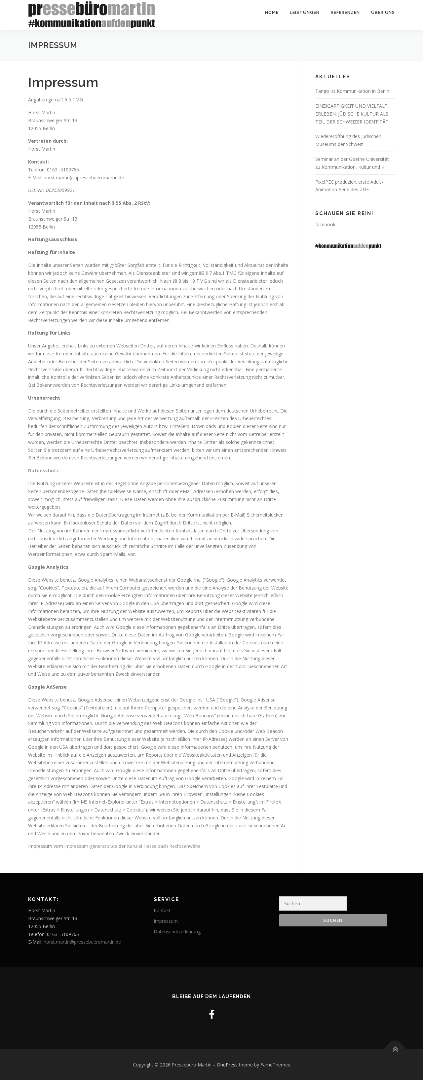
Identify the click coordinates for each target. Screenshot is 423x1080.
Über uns (383, 12)
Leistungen (305, 12)
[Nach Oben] (395, 1049)
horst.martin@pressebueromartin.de (82, 942)
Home (272, 12)
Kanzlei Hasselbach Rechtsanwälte (164, 846)
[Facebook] (211, 1014)
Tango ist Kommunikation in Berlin (352, 91)
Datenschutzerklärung (177, 931)
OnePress (227, 1065)
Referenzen (345, 12)
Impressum (166, 921)
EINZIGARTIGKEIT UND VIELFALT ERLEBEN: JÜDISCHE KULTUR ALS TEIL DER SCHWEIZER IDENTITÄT (352, 114)
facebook (325, 224)
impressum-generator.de (90, 846)
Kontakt (162, 910)
